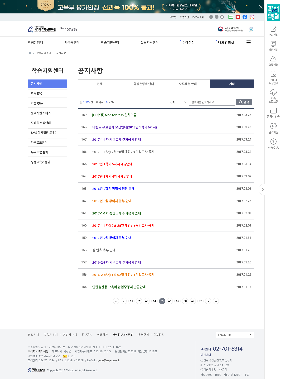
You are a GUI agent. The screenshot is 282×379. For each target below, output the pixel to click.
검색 (246, 102)
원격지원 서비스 (41, 113)
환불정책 (159, 335)
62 (139, 301)
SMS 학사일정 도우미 (44, 133)
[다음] (208, 301)
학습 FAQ (36, 93)
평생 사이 (33, 335)
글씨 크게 (211, 17)
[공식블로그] (230, 16)
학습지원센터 (110, 43)
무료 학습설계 (39, 152)
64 (154, 301)
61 (131, 301)
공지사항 (36, 84)
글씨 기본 (222, 17)
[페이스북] (244, 16)
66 (169, 301)
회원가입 (184, 17)
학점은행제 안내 (144, 84)
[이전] (124, 301)
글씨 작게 (217, 17)
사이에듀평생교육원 (42, 29)
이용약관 (102, 335)
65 (162, 301)
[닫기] (262, 189)
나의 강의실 (226, 43)
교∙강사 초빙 (70, 335)
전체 (99, 84)
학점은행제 (35, 43)
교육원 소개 (51, 335)
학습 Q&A (37, 103)
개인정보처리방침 (123, 335)
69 (192, 301)
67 (177, 301)
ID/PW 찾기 (198, 17)
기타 (232, 84)
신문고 (71, 355)
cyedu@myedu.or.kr (108, 360)
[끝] (216, 301)
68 (185, 301)
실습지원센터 (149, 43)
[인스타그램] (252, 16)
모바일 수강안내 (41, 123)
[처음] (116, 301)
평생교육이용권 (40, 162)
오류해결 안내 (188, 84)
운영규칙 (143, 335)
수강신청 (188, 43)
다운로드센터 (39, 142)
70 (200, 301)
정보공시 (87, 335)
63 (146, 301)
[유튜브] (238, 16)
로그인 (173, 17)
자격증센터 (72, 43)
